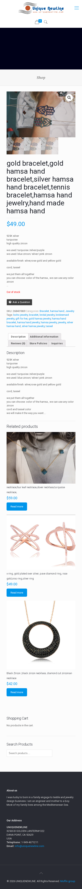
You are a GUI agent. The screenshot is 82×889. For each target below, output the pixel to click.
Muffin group (67, 881)
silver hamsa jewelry (33, 326)
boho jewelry (20, 314)
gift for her (21, 318)
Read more (17, 506)
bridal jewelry (47, 314)
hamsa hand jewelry (28, 322)
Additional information (44, 336)
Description (18, 336)
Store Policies (38, 343)
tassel (49, 326)
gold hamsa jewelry (40, 318)
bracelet (33, 314)
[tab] (18, 336)
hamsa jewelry (49, 322)
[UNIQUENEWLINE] (41, 8)
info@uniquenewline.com (29, 846)
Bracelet (44, 311)
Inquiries (57, 343)
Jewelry (69, 311)
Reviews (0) (18, 343)
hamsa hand (57, 311)
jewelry (62, 322)
